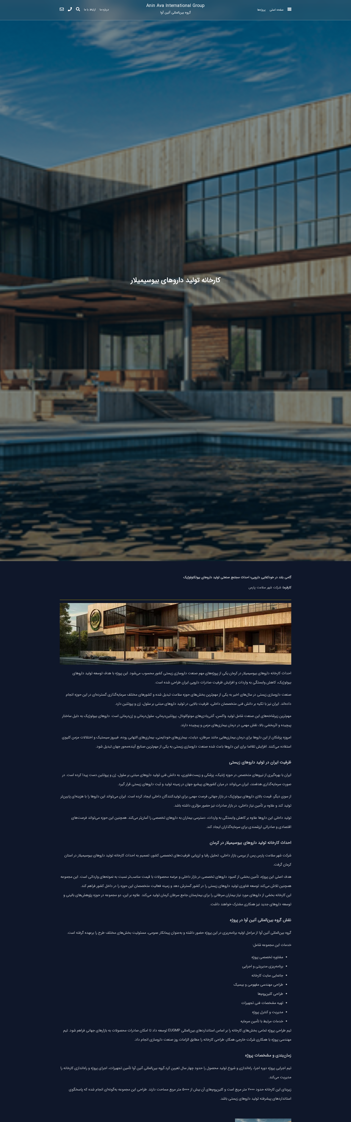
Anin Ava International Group (175, 8)
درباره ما (104, 9)
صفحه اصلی (277, 10)
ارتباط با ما (90, 9)
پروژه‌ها (261, 10)
